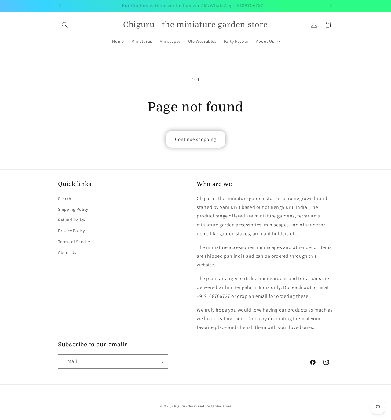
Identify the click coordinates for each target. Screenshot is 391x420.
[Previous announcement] (60, 6)
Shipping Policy (73, 209)
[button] (64, 24)
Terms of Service (74, 241)
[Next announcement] (331, 6)
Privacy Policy (71, 230)
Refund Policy (71, 220)
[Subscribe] (161, 362)
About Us (67, 252)
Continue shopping (195, 139)
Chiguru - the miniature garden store (201, 406)
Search (64, 198)
